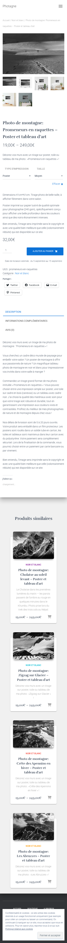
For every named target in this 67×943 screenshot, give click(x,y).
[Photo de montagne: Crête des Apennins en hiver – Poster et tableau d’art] (33, 733)
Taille (41, 168)
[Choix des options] (49, 617)
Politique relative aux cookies (19, 929)
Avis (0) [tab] (9, 329)
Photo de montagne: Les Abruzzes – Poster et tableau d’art (33, 856)
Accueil (6, 20)
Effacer (56, 183)
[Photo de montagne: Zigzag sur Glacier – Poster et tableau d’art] (33, 645)
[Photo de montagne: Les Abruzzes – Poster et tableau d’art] (33, 826)
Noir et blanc (18, 20)
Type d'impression (17, 168)
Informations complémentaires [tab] (26, 320)
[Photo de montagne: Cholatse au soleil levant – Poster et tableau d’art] (33, 545)
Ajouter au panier (43, 251)
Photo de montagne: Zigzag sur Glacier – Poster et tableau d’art (33, 675)
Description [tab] (13, 311)
